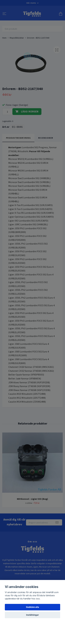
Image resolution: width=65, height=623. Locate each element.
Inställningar (32, 615)
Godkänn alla (32, 607)
